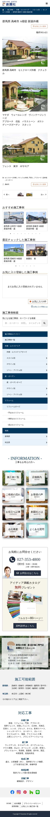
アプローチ (38, 178)
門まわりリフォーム (16, 413)
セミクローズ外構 (11, 178)
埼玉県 (7, 442)
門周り (31, 178)
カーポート (9, 180)
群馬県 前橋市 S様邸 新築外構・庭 (35, 227)
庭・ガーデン (10, 376)
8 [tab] (36, 233)
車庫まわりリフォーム (16, 419)
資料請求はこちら (25, 626)
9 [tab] (39, 233)
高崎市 (7, 184)
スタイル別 (11, 358)
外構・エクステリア (12, 346)
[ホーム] (3, 10)
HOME (8, 803)
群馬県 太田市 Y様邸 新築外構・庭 (13, 227)
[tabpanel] (14, 220)
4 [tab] (21, 233)
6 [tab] (28, 233)
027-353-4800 (28, 559)
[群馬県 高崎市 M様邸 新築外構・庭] (14, 250)
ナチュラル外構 (23, 178)
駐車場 (45, 178)
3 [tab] (18, 233)
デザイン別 (11, 364)
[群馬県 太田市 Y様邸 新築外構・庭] (14, 218)
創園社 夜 (31, 259)
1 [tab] (10, 233)
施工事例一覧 (10, 340)
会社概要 (17, 803)
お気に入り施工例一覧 (29, 806)
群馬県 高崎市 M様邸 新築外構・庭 (13, 260)
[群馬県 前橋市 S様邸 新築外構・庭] (36, 218)
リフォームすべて (13, 407)
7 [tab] (32, 233)
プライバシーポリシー (32, 803)
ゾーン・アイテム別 (14, 370)
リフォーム (9, 400)
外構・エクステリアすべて (17, 352)
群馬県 (7, 436)
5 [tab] (25, 233)
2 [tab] (14, 233)
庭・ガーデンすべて (14, 382)
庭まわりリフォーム (16, 425)
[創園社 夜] (36, 250)
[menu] (46, 3)
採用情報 (15, 806)
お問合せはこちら (29, 573)
